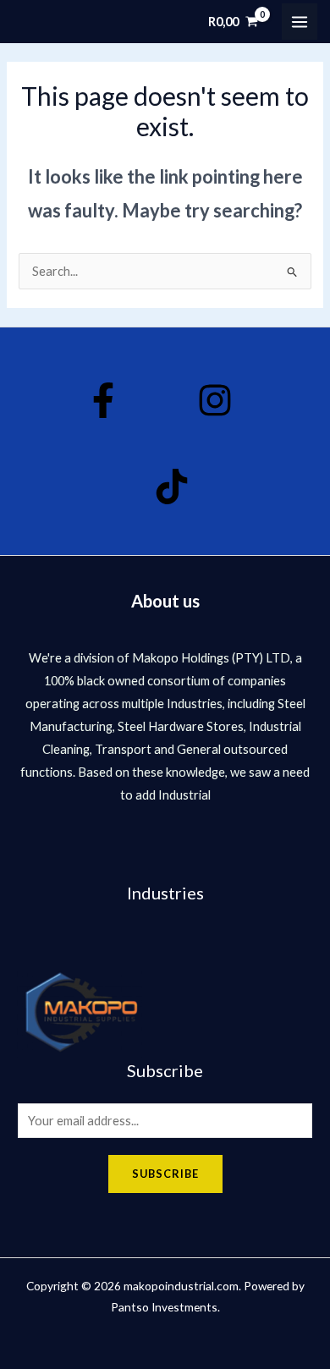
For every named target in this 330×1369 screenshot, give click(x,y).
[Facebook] (103, 400)
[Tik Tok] (172, 486)
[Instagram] (215, 400)
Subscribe (165, 1173)
